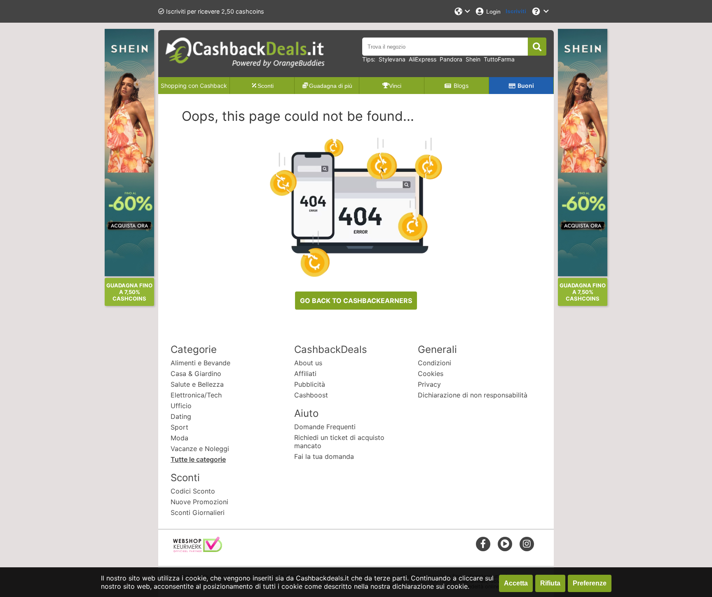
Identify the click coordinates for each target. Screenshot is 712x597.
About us (308, 363)
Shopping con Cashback (194, 85)
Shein (473, 59)
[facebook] (483, 543)
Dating (181, 416)
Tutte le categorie (198, 459)
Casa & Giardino (196, 373)
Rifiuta (550, 583)
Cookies (430, 373)
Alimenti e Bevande (200, 363)
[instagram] (526, 543)
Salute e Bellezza (197, 384)
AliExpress (422, 59)
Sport (179, 427)
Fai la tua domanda (324, 456)
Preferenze (590, 583)
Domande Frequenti (325, 427)
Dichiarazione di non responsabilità (472, 395)
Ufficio (181, 406)
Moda (179, 438)
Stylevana (392, 59)
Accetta (516, 583)
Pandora (451, 59)
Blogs (461, 85)
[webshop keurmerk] (198, 549)
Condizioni (434, 363)
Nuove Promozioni (199, 502)
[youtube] (505, 543)
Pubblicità (309, 384)
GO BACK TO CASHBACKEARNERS (356, 300)
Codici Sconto (193, 491)
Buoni (526, 85)
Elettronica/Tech (196, 395)
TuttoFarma (499, 59)
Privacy (429, 384)
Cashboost (311, 395)
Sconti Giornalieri (198, 512)
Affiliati (305, 373)
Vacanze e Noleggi (200, 448)
